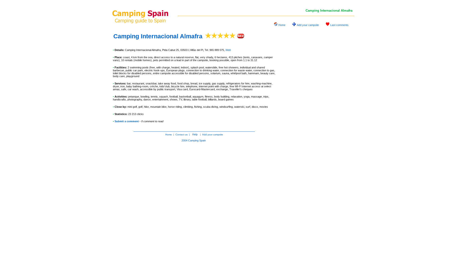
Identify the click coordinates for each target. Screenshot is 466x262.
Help (195, 134)
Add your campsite (308, 25)
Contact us (181, 134)
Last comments (339, 25)
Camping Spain (197, 140)
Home (281, 25)
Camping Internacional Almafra (157, 36)
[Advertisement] (318, 105)
